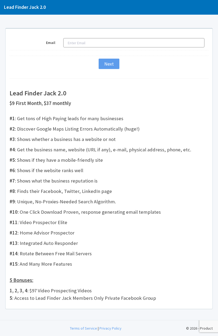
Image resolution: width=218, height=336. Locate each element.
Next (109, 64)
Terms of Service (83, 328)
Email (50, 42)
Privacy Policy (110, 328)
